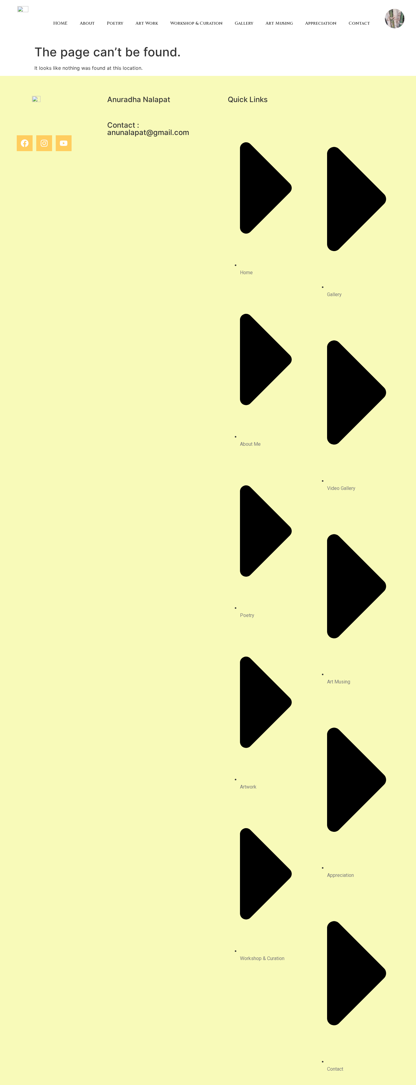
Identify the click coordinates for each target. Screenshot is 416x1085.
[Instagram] (44, 143)
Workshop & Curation (196, 23)
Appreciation (321, 23)
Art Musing (279, 23)
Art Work (147, 23)
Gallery (244, 23)
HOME (60, 23)
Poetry (115, 23)
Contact (359, 23)
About (87, 23)
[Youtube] (64, 143)
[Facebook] (25, 143)
